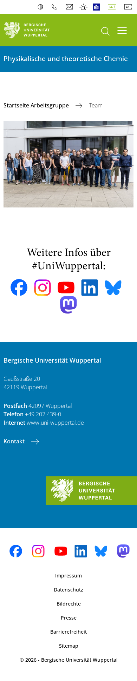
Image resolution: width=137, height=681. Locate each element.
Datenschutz (68, 589)
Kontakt (15, 441)
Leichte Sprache (97, 7)
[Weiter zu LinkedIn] (89, 287)
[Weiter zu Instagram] (42, 287)
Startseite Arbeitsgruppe (37, 105)
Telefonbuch (56, 7)
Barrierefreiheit (68, 631)
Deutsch (113, 7)
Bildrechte (69, 603)
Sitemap (68, 645)
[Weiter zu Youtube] (66, 287)
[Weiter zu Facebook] (19, 287)
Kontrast (42, 7)
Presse (69, 617)
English (129, 7)
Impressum (68, 575)
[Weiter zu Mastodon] (68, 305)
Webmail (70, 7)
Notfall (83, 7)
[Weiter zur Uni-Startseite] (34, 30)
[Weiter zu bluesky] (113, 287)
